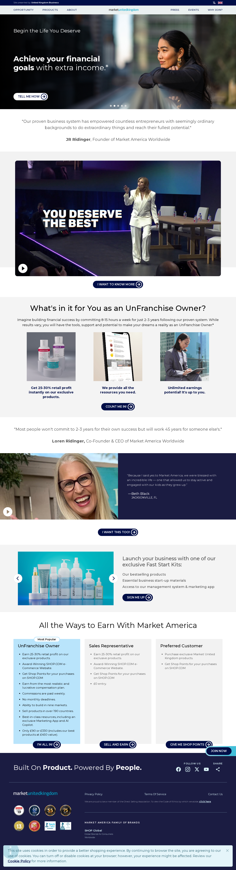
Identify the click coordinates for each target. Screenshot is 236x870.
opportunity (23, 10)
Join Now (219, 751)
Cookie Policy (19, 861)
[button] (17, 578)
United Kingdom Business (45, 2)
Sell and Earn (116, 744)
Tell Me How (29, 96)
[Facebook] (178, 769)
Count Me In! (116, 406)
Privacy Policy (94, 794)
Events (193, 10)
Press (175, 10)
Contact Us (215, 794)
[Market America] (124, 9)
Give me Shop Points (187, 744)
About (72, 10)
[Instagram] (187, 769)
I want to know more (116, 284)
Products (50, 10)
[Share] (217, 769)
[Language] (214, 2)
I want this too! (116, 532)
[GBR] (220, 2)
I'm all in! (45, 744)
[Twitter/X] (197, 769)
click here (205, 801)
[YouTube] (206, 769)
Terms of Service (155, 794)
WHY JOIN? (215, 10)
